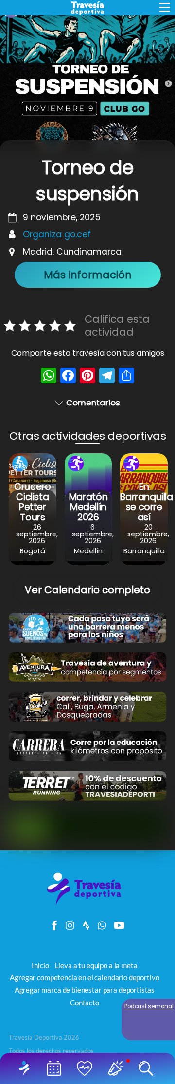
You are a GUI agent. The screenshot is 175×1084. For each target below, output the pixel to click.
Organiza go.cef (57, 234)
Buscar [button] (147, 1068)
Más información (88, 275)
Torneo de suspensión (87, 180)
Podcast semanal (149, 1006)
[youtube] (118, 923)
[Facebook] (68, 377)
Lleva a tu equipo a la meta (96, 965)
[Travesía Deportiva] (87, 904)
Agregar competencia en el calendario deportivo (84, 977)
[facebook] (54, 923)
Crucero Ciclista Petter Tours (32, 502)
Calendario (55, 1068)
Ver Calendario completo (87, 590)
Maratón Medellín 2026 (88, 507)
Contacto (84, 1002)
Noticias (117, 1068)
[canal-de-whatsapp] (102, 923)
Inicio (26, 1068)
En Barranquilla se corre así (146, 502)
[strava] (86, 923)
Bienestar (86, 1068)
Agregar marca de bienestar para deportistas (85, 990)
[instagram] (70, 923)
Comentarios (93, 402)
